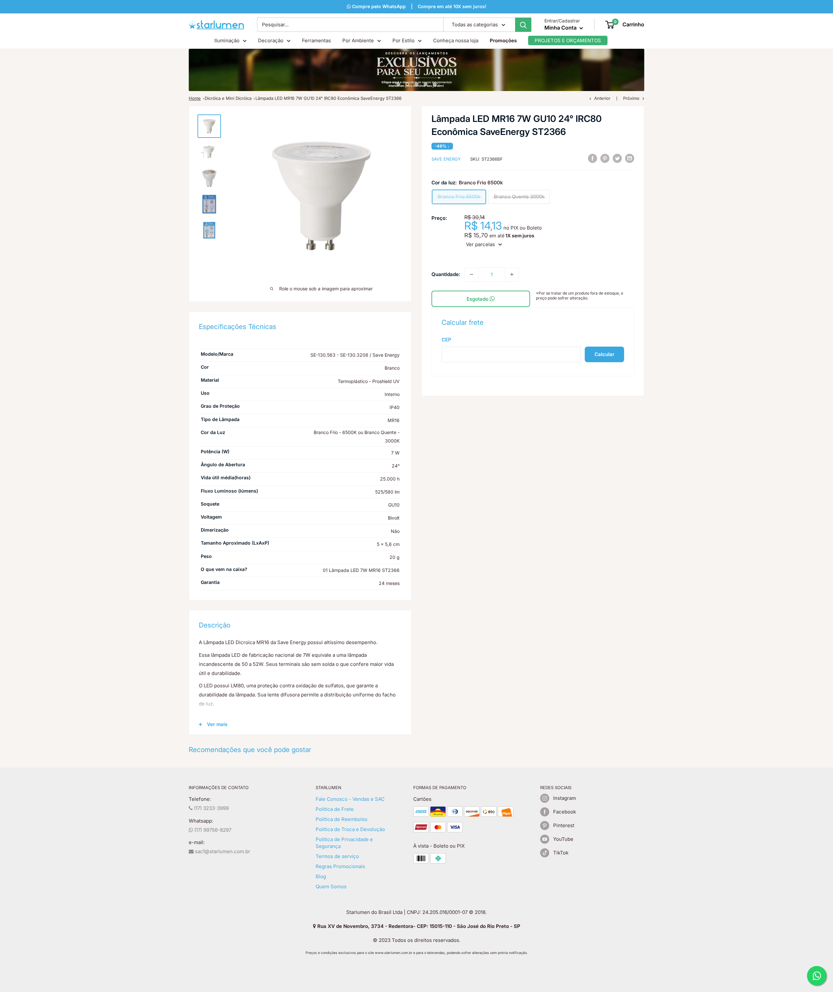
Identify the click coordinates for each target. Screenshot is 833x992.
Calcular (604, 354)
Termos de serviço (337, 856)
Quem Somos (331, 886)
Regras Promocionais (340, 866)
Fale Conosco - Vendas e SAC (350, 799)
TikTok (560, 853)
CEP (446, 340)
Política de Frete (335, 809)
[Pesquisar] (523, 25)
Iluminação (226, 40)
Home (195, 98)
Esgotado (478, 299)
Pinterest (563, 825)
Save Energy (446, 159)
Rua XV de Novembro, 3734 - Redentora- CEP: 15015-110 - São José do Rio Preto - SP (418, 926)
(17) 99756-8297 (212, 830)
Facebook (564, 812)
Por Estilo (403, 40)
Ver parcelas (480, 244)
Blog (321, 876)
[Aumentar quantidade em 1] (512, 274)
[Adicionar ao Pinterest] (604, 158)
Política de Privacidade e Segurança (344, 842)
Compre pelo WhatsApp (356, 6)
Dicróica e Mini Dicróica (228, 98)
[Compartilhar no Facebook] (592, 158)
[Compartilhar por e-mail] (629, 158)
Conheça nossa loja (455, 40)
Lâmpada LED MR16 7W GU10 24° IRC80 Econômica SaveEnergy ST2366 (328, 98)
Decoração (270, 40)
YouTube (563, 839)
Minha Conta (561, 27)
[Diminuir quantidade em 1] (471, 274)
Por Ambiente (358, 40)
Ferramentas (316, 40)
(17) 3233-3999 (211, 808)
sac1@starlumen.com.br (222, 851)
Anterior (602, 98)
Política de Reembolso (341, 819)
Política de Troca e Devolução (350, 829)
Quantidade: (445, 274)
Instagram (564, 798)
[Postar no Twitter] (617, 158)
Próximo (631, 98)
